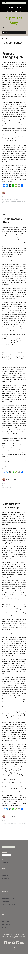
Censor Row (5, 895)
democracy (15, 199)
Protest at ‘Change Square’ (13, 55)
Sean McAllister (11, 193)
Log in (3, 918)
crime (8, 486)
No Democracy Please (12, 220)
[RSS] (20, 7)
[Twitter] (10, 7)
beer (5, 486)
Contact (4, 872)
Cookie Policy (5, 862)
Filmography (5, 878)
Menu (6, 32)
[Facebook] (7, 7)
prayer (6, 487)
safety (3, 825)
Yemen (5, 197)
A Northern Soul (6, 901)
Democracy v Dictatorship (11, 505)
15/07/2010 (5, 214)
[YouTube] (12, 7)
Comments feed (6, 924)
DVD (18, 486)
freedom (22, 486)
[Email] (17, 7)
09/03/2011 (5, 49)
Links (3, 882)
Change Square (7, 199)
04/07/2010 (5, 499)
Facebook (4, 908)
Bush (5, 823)
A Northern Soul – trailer (8, 898)
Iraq (3, 487)
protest (19, 201)
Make (7, 936)
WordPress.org (6, 927)
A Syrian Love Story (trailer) (9, 904)
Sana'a (23, 201)
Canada (9, 823)
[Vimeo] (15, 7)
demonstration (6, 201)
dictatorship (13, 201)
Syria (5, 483)
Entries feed (5, 921)
